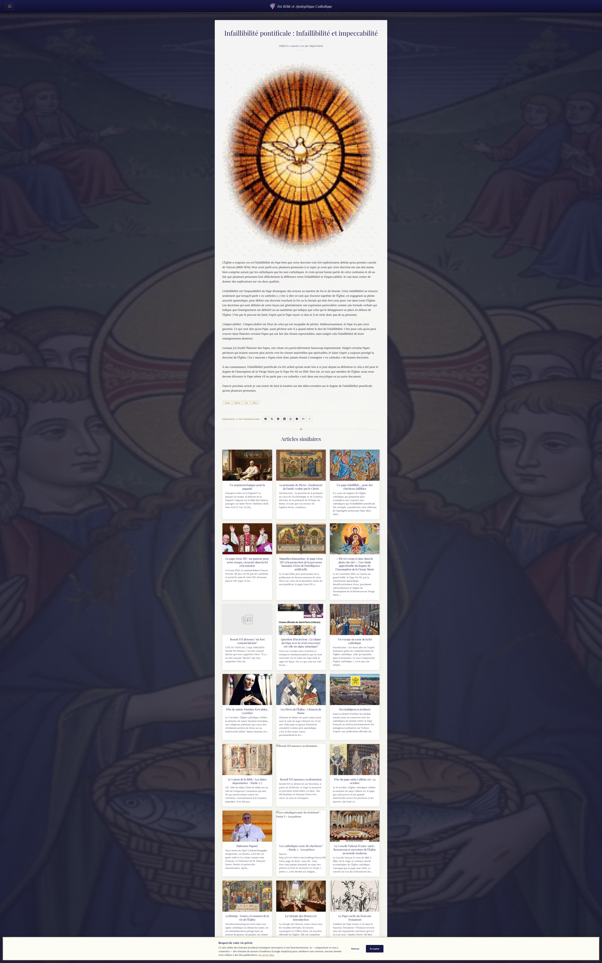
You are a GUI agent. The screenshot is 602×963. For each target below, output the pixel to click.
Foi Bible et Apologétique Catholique (304, 6)
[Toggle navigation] (10, 6)
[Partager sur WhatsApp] (290, 419)
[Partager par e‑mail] (303, 419)
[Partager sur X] (272, 419)
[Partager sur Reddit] (278, 419)
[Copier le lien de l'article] (309, 419)
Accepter (375, 948)
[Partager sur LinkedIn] (284, 419)
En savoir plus (266, 954)
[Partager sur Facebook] (265, 419)
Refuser (355, 948)
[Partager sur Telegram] (297, 419)
